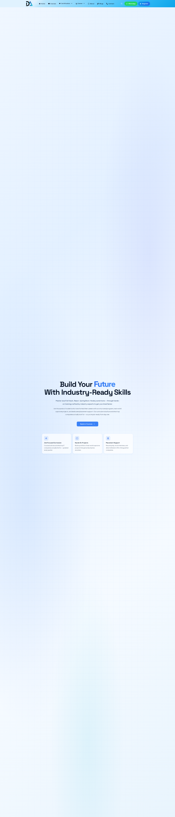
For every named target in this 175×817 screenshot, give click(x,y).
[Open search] (122, 4)
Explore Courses (86, 424)
